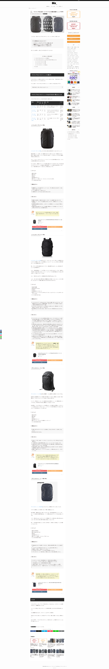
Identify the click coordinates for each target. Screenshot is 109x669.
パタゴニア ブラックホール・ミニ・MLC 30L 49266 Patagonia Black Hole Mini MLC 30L (49, 583)
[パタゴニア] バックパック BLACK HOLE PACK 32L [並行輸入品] (48, 463)
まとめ (36, 66)
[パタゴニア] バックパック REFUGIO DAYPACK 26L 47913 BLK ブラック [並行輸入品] (50, 220)
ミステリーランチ (76, 62)
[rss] (78, 0)
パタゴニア (38, 626)
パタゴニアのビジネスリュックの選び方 (42, 58)
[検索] (79, 0)
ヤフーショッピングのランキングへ (73, 41)
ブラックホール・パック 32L (41, 63)
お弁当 (75, 48)
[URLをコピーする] (61, 631)
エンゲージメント (69, 51)
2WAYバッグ (69, 47)
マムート (72, 62)
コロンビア (75, 54)
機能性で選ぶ (77, 66)
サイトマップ (53, 666)
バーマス (73, 58)
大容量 (71, 65)
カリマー (68, 54)
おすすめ (72, 48)
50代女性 (75, 47)
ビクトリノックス (69, 59)
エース (74, 51)
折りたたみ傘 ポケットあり (70, 66)
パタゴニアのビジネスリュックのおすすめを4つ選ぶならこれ (46, 59)
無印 (68, 68)
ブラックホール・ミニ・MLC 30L (42, 64)
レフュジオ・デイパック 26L (41, 61)
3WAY (72, 47)
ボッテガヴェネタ (74, 61)
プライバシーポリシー (63, 666)
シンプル (77, 55)
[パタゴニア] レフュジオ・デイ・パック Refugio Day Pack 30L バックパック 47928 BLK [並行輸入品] (50, 354)
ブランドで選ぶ (42, 626)
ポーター (68, 62)
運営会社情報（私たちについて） (47, 666)
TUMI (78, 47)
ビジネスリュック (45, 13)
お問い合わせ (58, 666)
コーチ (68, 55)
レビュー (68, 65)
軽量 (70, 68)
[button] (33, 631)
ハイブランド (69, 58)
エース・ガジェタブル (70, 52)
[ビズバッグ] (54, 3)
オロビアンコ (75, 52)
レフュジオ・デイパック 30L (41, 62)
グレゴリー (72, 54)
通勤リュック (73, 68)
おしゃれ (68, 48)
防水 (76, 68)
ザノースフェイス (72, 55)
